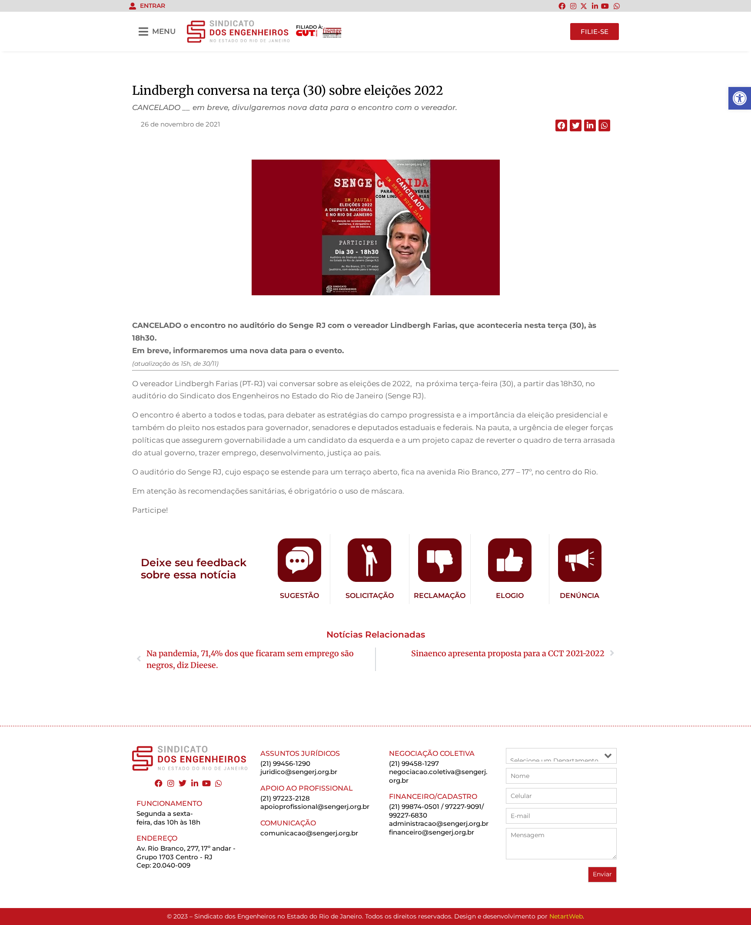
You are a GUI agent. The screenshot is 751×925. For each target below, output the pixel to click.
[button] (561, 125)
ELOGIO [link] (510, 595)
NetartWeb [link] (566, 916)
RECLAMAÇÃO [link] (439, 595)
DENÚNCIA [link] (579, 595)
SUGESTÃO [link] (299, 595)
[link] (739, 98)
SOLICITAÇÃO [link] (370, 595)
